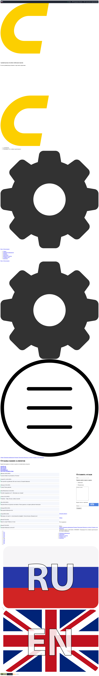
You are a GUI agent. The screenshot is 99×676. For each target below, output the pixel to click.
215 (4, 534)
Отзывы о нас (6, 257)
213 (4, 532)
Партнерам (5, 255)
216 (4, 535)
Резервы (5, 253)
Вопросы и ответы (7, 256)
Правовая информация (8, 252)
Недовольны (81, 485)
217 (4, 537)
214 (4, 533)
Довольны (80, 482)
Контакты (5, 258)
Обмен (4, 251)
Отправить (79, 508)
